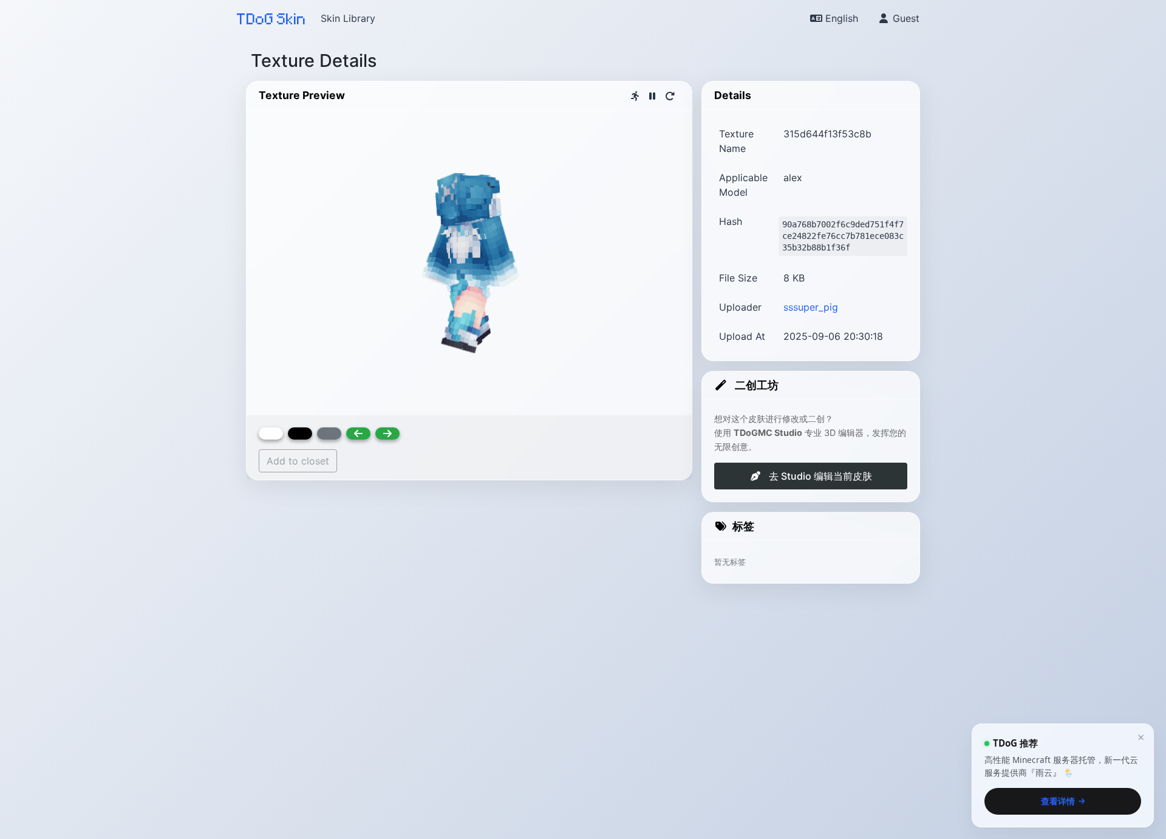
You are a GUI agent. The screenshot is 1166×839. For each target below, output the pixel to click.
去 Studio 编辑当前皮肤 (819, 476)
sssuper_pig (810, 307)
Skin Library (348, 18)
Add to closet (298, 461)
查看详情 (1058, 800)
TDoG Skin (271, 18)
